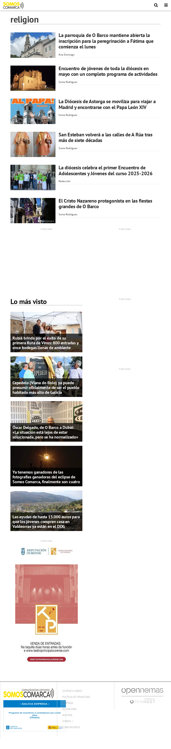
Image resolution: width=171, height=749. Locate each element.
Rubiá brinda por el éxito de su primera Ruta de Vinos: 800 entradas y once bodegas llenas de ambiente (46, 342)
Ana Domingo (66, 54)
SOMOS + (67, 721)
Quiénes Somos (72, 691)
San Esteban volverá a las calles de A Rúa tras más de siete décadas (105, 137)
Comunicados (71, 727)
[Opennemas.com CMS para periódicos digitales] (142, 695)
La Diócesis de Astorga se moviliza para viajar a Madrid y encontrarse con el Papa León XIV (107, 104)
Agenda (67, 715)
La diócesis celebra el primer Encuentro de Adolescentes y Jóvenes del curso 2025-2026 (106, 170)
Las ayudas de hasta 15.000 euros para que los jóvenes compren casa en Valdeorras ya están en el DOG (46, 521)
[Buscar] (156, 5)
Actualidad (69, 709)
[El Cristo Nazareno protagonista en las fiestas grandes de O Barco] (32, 210)
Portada (67, 703)
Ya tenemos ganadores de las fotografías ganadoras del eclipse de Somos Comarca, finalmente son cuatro (46, 476)
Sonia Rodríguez (68, 82)
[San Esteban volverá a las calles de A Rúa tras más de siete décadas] (32, 144)
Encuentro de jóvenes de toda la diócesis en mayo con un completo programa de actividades (108, 71)
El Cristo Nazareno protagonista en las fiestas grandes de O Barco (105, 204)
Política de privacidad (76, 697)
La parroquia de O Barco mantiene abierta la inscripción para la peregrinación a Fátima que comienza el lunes (106, 41)
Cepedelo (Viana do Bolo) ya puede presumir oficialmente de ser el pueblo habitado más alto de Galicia (46, 387)
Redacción (64, 181)
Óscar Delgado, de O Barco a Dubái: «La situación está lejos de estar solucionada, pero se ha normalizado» (45, 432)
